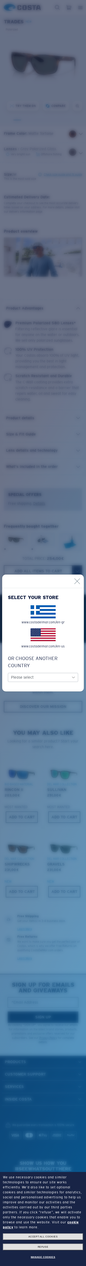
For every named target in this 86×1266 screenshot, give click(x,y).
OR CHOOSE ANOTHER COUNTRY (33, 662)
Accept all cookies (43, 1236)
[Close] (77, 581)
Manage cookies (43, 1257)
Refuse (43, 1247)
